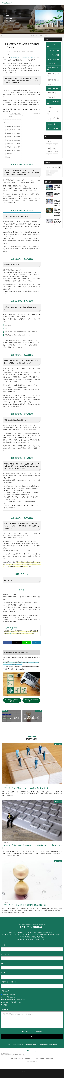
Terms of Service (49, 1044)
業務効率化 (52, 172)
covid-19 (49, 141)
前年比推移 (52, 93)
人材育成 (60, 11)
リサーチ (51, 63)
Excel (50, 107)
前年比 (56, 144)
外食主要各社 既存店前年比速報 (57, 187)
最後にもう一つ (9, 153)
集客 (47, 172)
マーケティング (53, 55)
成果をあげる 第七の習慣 (12, 147)
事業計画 (50, 144)
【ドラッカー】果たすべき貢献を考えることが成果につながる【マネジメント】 (32, 846)
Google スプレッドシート (53, 119)
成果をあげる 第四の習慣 (12, 136)
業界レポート (53, 88)
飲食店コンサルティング (17, 1058)
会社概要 (42, 1058)
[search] (59, 167)
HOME (3, 35)
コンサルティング (53, 45)
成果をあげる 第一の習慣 (12, 126)
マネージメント (20, 35)
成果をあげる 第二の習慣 (12, 129)
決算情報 (51, 97)
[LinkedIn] (36, 642)
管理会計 (50, 151)
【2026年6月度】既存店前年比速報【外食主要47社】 (57, 202)
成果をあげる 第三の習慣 (12, 133)
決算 (54, 148)
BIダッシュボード (53, 112)
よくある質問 (34, 1058)
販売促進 (50, 155)
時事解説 (51, 124)
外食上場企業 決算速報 (57, 193)
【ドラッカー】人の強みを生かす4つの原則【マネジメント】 (26, 788)
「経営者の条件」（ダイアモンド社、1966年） (23, 57)
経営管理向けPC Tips (54, 102)
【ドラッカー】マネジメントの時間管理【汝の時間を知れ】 (25, 905)
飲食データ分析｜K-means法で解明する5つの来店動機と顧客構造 (57, 212)
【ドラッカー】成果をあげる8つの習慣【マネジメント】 (37, 35)
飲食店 (48, 170)
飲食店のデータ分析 (53, 74)
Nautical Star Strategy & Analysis (36, 1071)
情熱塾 (56, 155)
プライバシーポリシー (29, 1031)
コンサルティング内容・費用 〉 (12, 700)
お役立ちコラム (11, 35)
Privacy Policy (39, 1044)
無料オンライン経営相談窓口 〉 (31, 700)
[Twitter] (17, 642)
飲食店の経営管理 (30, 51)
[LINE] (26, 642)
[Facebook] (7, 642)
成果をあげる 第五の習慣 (12, 140)
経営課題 (57, 151)
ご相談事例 (27, 1058)
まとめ (8, 157)
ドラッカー (7, 54)
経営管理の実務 (53, 80)
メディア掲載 (52, 128)
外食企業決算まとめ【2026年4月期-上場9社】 (57, 222)
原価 (49, 148)
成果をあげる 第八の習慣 (12, 150)
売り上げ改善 (49, 174)
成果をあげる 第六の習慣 (12, 143)
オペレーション (53, 59)
